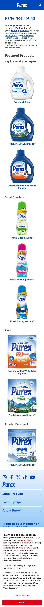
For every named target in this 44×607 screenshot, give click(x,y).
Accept (22, 602)
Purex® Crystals (17, 45)
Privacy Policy (8, 545)
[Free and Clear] (22, 85)
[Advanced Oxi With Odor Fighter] (22, 355)
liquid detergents (18, 33)
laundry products (20, 31)
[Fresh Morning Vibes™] (22, 262)
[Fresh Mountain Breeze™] (22, 127)
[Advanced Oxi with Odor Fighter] (22, 170)
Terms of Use (27, 540)
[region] (22, 567)
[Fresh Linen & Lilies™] (22, 221)
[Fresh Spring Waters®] (22, 304)
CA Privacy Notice (24, 548)
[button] (22, 494)
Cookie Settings (22, 595)
